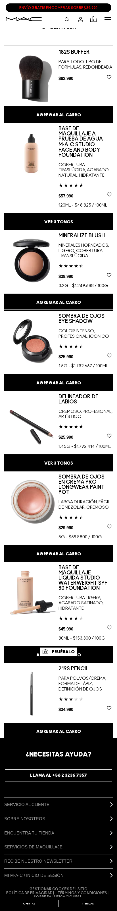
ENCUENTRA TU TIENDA (29, 832)
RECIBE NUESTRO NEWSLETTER (38, 861)
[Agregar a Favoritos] (109, 77)
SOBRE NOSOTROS (24, 818)
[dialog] (76, 52)
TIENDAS (88, 903)
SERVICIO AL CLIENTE (26, 804)
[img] (31, 77)
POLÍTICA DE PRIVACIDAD (29, 893)
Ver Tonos (58, 222)
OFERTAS (29, 903)
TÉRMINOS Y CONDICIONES (82, 893)
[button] (108, 19)
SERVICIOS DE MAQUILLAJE (33, 846)
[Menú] (108, 19)
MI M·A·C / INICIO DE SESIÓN (34, 875)
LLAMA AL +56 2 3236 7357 (58, 775)
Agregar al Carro (58, 115)
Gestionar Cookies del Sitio (58, 889)
